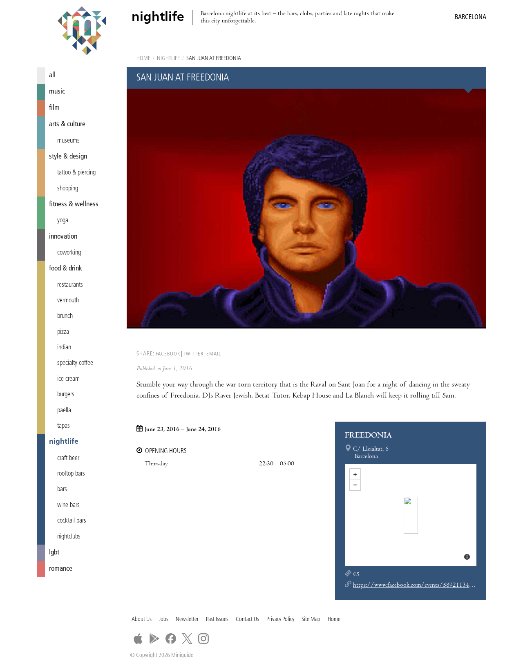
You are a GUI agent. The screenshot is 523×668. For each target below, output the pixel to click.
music (57, 91)
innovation (63, 236)
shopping (67, 188)
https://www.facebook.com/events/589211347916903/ (424, 585)
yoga (62, 220)
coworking (69, 253)
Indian (64, 347)
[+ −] (410, 515)
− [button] (355, 485)
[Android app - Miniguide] (154, 638)
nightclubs (68, 537)
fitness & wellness (73, 204)
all (52, 75)
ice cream (68, 379)
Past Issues (217, 620)
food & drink (65, 268)
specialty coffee (75, 363)
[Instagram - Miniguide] (203, 638)
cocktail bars (71, 521)
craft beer (68, 458)
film (54, 108)
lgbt (54, 552)
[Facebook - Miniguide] (170, 638)
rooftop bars (71, 474)
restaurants (70, 285)
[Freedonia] (411, 515)
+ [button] (355, 474)
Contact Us (247, 620)
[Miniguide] (81, 32)
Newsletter (187, 620)
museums (68, 141)
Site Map (311, 620)
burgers (65, 394)
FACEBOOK (168, 354)
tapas (63, 426)
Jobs (163, 620)
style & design (68, 156)
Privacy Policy (280, 620)
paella (64, 410)
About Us (142, 620)
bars (62, 489)
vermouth (68, 300)
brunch (65, 316)
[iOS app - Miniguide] (138, 638)
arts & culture (67, 124)
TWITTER (193, 354)
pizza (63, 332)
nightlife (63, 441)
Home (143, 59)
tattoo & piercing (76, 173)
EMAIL (213, 354)
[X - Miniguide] (187, 638)
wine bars (68, 505)
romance (60, 568)
